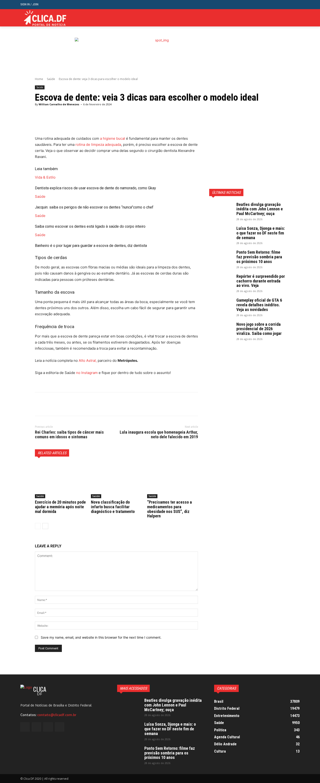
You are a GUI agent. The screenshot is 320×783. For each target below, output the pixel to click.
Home (39, 79)
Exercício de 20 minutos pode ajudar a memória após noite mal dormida (60, 507)
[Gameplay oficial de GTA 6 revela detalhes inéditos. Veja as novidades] (221, 306)
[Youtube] (297, 18)
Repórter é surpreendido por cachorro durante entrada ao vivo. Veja (260, 281)
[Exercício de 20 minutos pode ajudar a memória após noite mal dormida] (60, 480)
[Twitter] (289, 18)
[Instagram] (282, 18)
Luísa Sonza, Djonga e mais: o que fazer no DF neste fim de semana (260, 233)
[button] (296, 4)
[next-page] (45, 526)
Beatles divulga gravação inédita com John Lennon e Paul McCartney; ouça (259, 209)
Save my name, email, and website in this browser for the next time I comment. (101, 637)
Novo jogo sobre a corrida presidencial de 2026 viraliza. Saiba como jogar (259, 329)
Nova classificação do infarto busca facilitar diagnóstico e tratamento (113, 507)
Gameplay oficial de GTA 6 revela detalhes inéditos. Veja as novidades (259, 305)
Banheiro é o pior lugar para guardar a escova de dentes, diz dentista (91, 245)
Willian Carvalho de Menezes (59, 104)
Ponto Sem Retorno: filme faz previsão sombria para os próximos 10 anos (259, 257)
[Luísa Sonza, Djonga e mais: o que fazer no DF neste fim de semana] (221, 234)
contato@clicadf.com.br (56, 715)
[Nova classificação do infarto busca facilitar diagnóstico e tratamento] (116, 480)
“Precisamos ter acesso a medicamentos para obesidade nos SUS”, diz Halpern (169, 509)
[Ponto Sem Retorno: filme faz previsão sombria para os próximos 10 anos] (221, 258)
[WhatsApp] (72, 404)
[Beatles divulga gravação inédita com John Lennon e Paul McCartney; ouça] (221, 210)
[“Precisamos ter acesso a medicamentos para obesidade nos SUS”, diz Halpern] (172, 480)
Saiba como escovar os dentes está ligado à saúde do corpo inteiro (90, 226)
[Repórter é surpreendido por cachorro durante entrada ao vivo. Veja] (221, 282)
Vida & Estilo (45, 177)
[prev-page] (38, 526)
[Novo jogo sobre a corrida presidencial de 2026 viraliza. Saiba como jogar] (221, 330)
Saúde (51, 79)
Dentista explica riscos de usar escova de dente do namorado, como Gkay (95, 188)
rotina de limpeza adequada (98, 144)
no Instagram (87, 372)
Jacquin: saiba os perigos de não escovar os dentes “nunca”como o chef (94, 207)
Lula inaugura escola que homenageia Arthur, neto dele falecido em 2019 (159, 434)
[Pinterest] (61, 404)
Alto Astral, (88, 360)
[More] (155, 123)
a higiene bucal (112, 138)
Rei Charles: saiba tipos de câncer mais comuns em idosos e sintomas (69, 434)
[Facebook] (275, 18)
